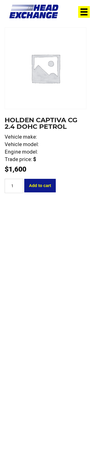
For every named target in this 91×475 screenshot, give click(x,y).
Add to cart (40, 185)
